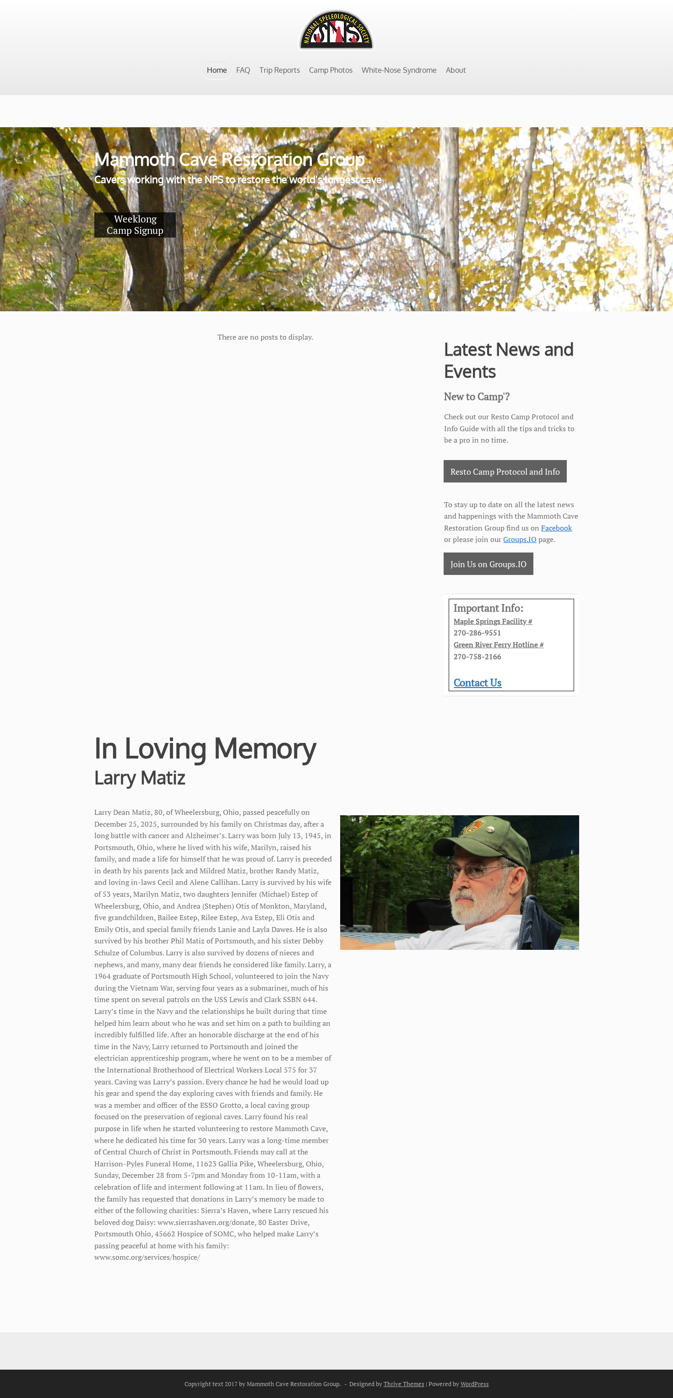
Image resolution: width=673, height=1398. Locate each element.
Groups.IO (520, 539)
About (456, 70)
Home (217, 70)
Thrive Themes (404, 1384)
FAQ (243, 70)
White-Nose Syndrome (399, 70)
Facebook (556, 528)
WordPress (475, 1384)
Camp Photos (331, 70)
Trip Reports (280, 70)
